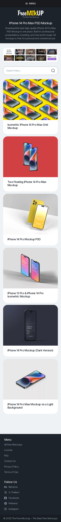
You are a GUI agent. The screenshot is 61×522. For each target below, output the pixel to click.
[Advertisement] (32, 421)
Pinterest (13, 503)
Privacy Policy (11, 466)
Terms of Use (11, 472)
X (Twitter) (14, 492)
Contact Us (10, 461)
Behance (13, 486)
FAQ (6, 455)
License (8, 450)
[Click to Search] (53, 70)
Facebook (14, 497)
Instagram (14, 508)
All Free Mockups (13, 444)
